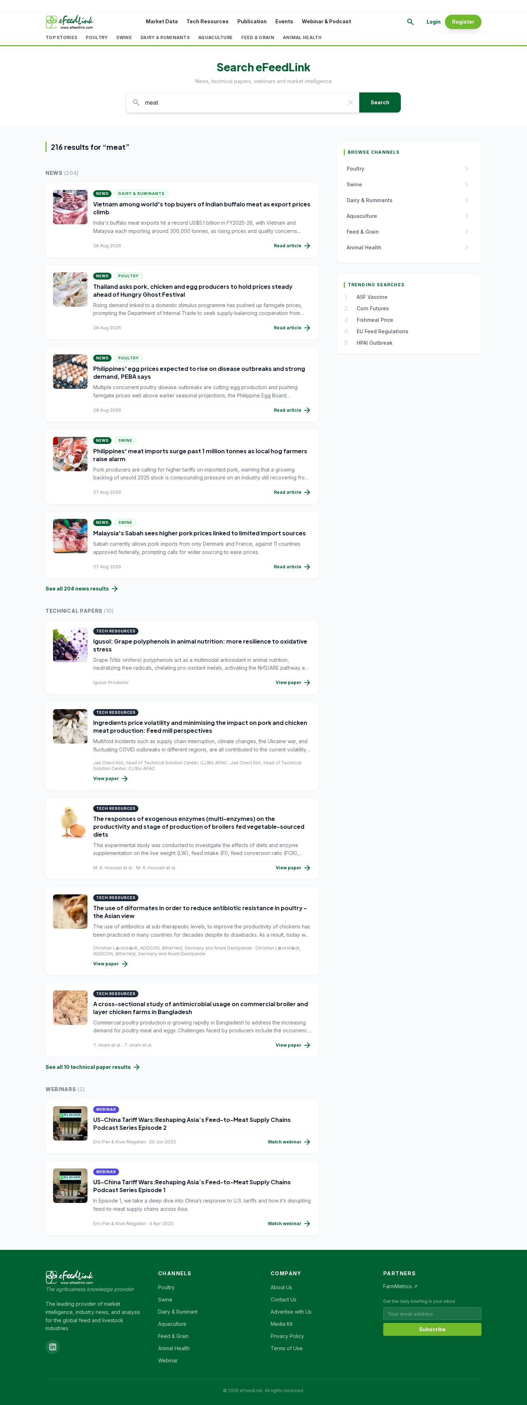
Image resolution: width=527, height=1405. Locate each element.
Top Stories (61, 37)
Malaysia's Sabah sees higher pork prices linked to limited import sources (199, 533)
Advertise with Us (291, 1312)
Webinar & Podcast (326, 21)
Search (380, 102)
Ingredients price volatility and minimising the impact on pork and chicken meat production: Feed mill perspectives (200, 726)
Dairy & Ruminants (165, 37)
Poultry (97, 37)
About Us (281, 1287)
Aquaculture (215, 37)
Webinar (168, 1360)
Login (434, 22)
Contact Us (283, 1299)
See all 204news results (82, 588)
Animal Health (302, 37)
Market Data (162, 21)
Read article (293, 246)
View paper (294, 682)
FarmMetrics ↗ (400, 1286)
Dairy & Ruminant (178, 1312)
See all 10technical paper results (93, 1067)
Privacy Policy (287, 1336)
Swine (124, 37)
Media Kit (282, 1324)
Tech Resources (207, 21)
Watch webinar (290, 1142)
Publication (252, 21)
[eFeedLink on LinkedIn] (53, 1347)
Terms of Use (287, 1348)
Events (284, 21)
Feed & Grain (257, 37)
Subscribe (432, 1329)
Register (463, 22)
